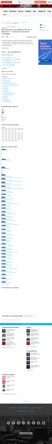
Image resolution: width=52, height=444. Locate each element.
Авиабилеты (41, 11)
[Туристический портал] (6, 2)
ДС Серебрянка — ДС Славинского (12, 62)
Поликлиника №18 (8, 95)
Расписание (14, 22)
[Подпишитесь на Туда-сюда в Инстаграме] (33, 425)
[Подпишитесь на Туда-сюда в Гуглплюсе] (28, 425)
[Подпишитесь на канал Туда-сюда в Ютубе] (43, 425)
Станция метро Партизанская (11, 85)
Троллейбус (24, 22)
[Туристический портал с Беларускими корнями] (26, 433)
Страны (5, 11)
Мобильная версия (26, 400)
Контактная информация (23, 407)
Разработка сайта (26, 440)
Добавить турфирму (21, 411)
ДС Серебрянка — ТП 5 (9, 61)
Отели (49, 11)
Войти (49, 2)
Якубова (5, 96)
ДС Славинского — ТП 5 (9, 57)
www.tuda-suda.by (28, 437)
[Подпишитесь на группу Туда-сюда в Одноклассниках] (23, 425)
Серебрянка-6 (6, 91)
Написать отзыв (32, 37)
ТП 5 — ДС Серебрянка (6, 23)
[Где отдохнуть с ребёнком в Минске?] (26, 7)
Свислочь (5, 98)
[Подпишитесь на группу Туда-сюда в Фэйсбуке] (13, 425)
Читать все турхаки (31, 346)
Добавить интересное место (37, 407)
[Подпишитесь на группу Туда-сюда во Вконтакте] (18, 425)
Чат (4, 14)
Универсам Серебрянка (9, 93)
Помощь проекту (31, 411)
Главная (3, 22)
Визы (34, 11)
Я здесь (19, 2)
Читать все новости (7, 347)
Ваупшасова (6, 80)
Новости (20, 11)
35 (27, 22)
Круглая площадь (7, 78)
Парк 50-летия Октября (9, 83)
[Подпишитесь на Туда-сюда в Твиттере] (38, 425)
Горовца (5, 90)
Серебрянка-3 (6, 99)
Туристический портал (26, 438)
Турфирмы (28, 11)
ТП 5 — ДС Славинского (9, 64)
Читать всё (29, 370)
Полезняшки (12, 11)
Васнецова (6, 88)
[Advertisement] (19, 300)
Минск (19, 22)
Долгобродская (7, 81)
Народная (5, 86)
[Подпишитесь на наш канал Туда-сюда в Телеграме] (8, 425)
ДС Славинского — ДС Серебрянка (12, 59)
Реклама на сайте (12, 407)
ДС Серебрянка (7, 101)
